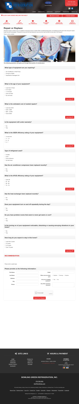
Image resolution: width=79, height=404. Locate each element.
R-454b (8, 154)
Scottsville (67, 390)
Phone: (13, 284)
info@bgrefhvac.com (39, 384)
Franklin (38, 390)
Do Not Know (9, 160)
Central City (32, 390)
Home (34, 11)
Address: (12, 278)
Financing (66, 11)
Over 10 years (9, 247)
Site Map (30, 364)
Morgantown (54, 390)
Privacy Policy (13, 364)
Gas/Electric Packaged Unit (12, 75)
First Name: (12, 272)
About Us (74, 11)
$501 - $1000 (9, 111)
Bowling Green (20, 390)
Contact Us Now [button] (71, 4)
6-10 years (8, 245)
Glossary (13, 366)
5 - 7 (7, 142)
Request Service (70, 15)
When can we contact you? (45, 276)
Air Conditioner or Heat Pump (13, 71)
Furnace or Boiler (10, 73)
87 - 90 (7, 181)
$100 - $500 (9, 109)
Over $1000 (9, 113)
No (6, 126)
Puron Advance (10, 158)
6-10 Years (8, 89)
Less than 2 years (10, 241)
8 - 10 (7, 140)
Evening (61, 275)
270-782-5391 (39, 381)
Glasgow (48, 390)
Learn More (69, 79)
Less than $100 (10, 108)
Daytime (55, 275)
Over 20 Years (9, 93)
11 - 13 (7, 138)
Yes (7, 128)
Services (50, 11)
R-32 (7, 156)
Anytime (67, 275)
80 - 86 (7, 183)
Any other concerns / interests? (45, 284)
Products (41, 11)
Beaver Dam (12, 390)
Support (57, 11)
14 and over (9, 136)
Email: (49, 272)
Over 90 (8, 179)
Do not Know (9, 95)
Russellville (60, 390)
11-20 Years (9, 91)
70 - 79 (7, 185)
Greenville (43, 390)
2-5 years (8, 243)
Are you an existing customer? (45, 280)
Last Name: (12, 275)
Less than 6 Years (10, 88)
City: (14, 281)
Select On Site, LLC (42, 396)
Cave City (26, 390)
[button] (39, 298)
